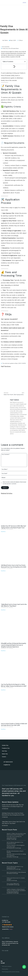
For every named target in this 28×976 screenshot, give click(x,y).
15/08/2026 (5, 825)
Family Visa (5, 48)
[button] (24, 61)
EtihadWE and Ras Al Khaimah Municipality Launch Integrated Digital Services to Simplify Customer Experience (13, 645)
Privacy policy (5, 969)
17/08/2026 (5, 817)
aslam (9, 880)
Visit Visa (4, 751)
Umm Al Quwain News (13, 48)
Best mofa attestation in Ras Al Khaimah (16, 872)
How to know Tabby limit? (13, 883)
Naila (9, 839)
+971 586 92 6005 (6, 922)
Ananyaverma (11, 848)
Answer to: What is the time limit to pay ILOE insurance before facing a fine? (16, 834)
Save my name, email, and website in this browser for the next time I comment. (14, 483)
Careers (4, 756)
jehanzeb (10, 893)
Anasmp (10, 856)
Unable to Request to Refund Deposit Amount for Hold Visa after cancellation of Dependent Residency (16, 891)
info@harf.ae (5, 920)
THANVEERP (10, 884)
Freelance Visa (5, 748)
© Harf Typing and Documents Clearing (10, 971)
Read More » (3, 531)
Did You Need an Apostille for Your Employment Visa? (15, 843)
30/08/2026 (5, 808)
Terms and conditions (6, 966)
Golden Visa (5, 745)
